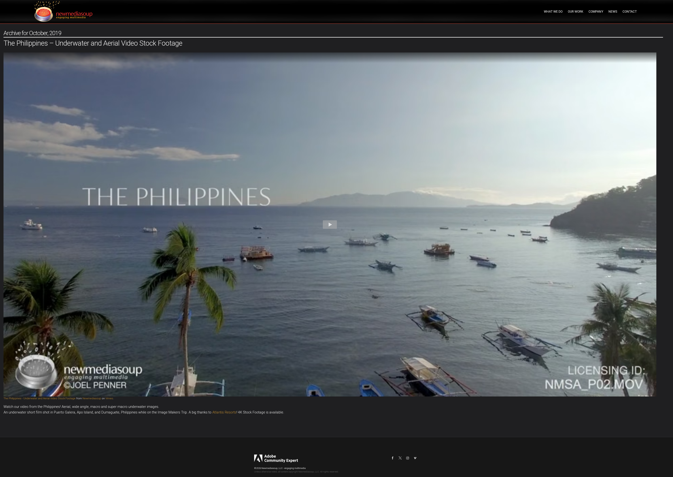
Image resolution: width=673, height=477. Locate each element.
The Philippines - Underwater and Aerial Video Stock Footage (40, 398)
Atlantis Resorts (224, 412)
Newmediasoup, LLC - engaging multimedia (283, 468)
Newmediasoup (92, 398)
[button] (330, 224)
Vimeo (109, 398)
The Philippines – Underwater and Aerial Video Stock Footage (93, 43)
